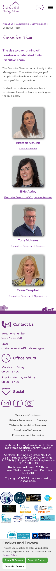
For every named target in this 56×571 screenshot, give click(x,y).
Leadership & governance (31, 23)
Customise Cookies (14, 566)
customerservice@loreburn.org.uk (22, 348)
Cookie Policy (9, 555)
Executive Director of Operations (28, 296)
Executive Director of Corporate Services (28, 197)
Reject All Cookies (36, 560)
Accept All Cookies (14, 560)
